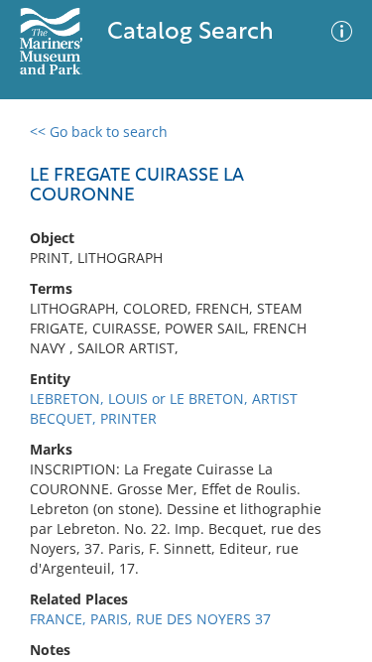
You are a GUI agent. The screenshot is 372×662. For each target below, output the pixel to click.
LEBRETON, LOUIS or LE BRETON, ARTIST (164, 398)
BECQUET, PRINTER (93, 418)
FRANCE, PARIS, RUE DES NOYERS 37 (150, 618)
